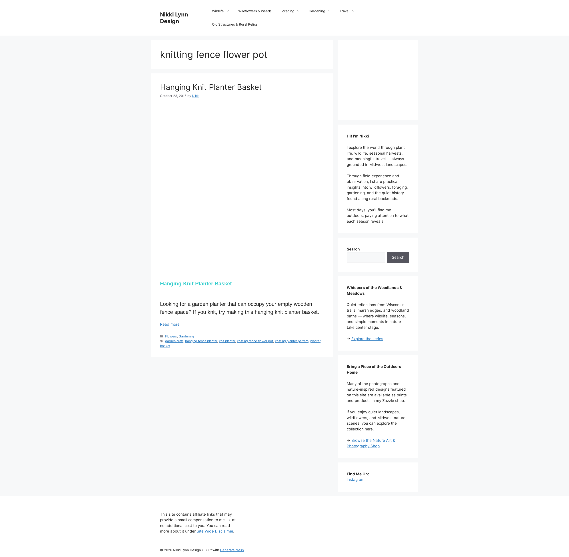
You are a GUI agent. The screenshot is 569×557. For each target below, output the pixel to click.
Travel (344, 11)
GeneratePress (232, 550)
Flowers (171, 336)
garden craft (174, 341)
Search (398, 257)
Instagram (356, 479)
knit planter (227, 341)
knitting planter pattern (292, 341)
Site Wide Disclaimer (215, 531)
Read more (170, 324)
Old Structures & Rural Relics (235, 24)
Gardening (317, 11)
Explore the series (367, 339)
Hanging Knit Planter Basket (211, 87)
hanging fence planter (201, 341)
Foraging (287, 11)
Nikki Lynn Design (174, 17)
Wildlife (218, 11)
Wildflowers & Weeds (255, 11)
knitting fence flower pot (255, 341)
